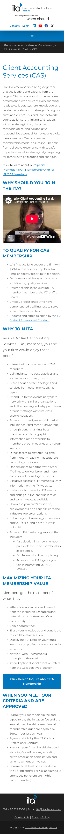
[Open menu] (32, 36)
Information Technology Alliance (41, 827)
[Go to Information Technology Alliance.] (10, 45)
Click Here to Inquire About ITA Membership (32, 681)
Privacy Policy (40, 817)
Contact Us (22, 817)
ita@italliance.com (48, 809)
